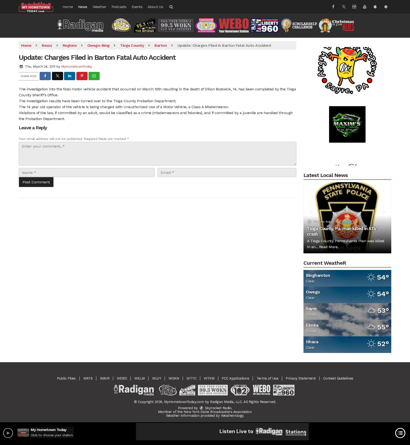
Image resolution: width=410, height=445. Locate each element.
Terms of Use (267, 378)
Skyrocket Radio (217, 408)
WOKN (173, 378)
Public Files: (66, 378)
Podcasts (119, 7)
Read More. (328, 247)
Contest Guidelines (338, 378)
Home (68, 7)
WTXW (209, 378)
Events (137, 7)
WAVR (104, 378)
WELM (139, 378)
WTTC (191, 378)
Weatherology (232, 415)
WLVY (156, 378)
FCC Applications (235, 378)
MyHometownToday (76, 66)
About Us (155, 7)
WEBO (122, 378)
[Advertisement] (347, 55)
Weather (99, 7)
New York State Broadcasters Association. (218, 412)
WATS (88, 378)
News (82, 7)
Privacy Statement (301, 378)
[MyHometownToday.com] (39, 6)
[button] (170, 7)
